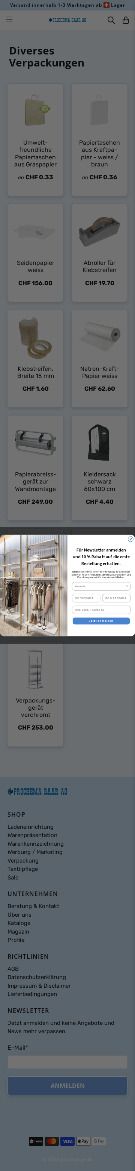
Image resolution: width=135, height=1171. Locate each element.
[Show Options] (127, 586)
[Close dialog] (131, 539)
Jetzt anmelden (101, 621)
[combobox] (100, 586)
